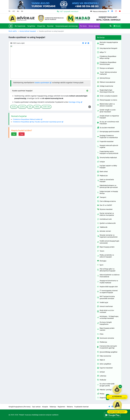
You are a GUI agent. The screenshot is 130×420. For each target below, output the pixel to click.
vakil (30, 107)
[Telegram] (88, 43)
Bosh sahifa (13, 31)
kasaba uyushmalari (41, 82)
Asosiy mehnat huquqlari (28, 31)
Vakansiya (53, 407)
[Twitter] (85, 43)
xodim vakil (46, 107)
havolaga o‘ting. (74, 102)
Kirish (117, 26)
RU (18, 11)
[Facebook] (83, 43)
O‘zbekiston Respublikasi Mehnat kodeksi (26, 119)
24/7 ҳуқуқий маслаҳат (69, 11)
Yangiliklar (31, 26)
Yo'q (21, 134)
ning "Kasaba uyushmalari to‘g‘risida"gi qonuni (46, 122)
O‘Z (14, 11)
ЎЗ (9, 11)
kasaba (14, 107)
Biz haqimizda (20, 26)
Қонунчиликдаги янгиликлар (67, 26)
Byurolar (50, 26)
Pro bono (83, 26)
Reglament (61, 407)
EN (22, 11)
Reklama (70, 407)
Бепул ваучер (94, 26)
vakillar (37, 107)
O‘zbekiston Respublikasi (21, 122)
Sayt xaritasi (36, 407)
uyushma (22, 107)
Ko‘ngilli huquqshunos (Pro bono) (19, 407)
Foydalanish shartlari (81, 407)
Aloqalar (45, 407)
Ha (14, 134)
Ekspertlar (41, 26)
